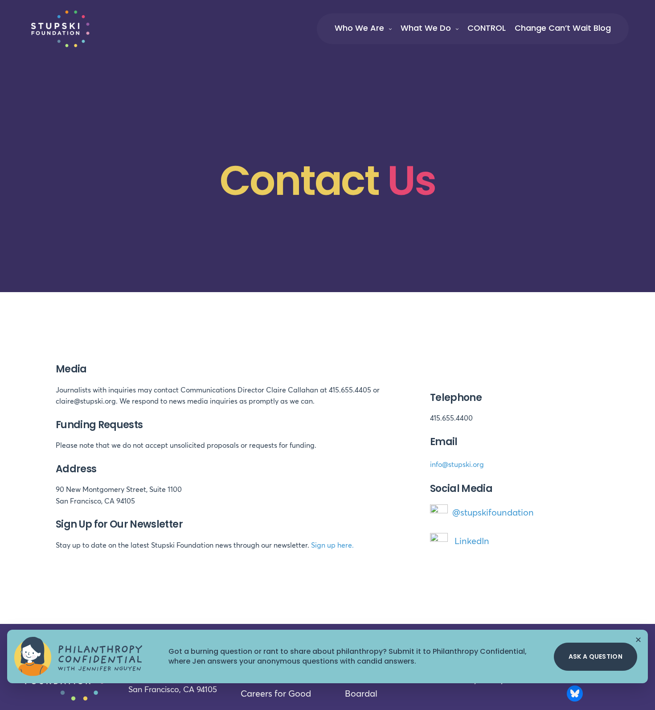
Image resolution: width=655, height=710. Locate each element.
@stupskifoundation (493, 512)
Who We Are (359, 27)
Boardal (361, 693)
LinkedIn (471, 541)
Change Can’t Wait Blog (563, 27)
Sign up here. (332, 545)
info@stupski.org (457, 464)
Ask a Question (595, 656)
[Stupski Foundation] (60, 28)
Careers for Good (276, 693)
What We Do (426, 27)
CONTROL (486, 27)
